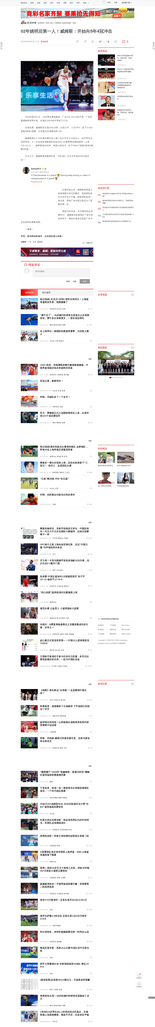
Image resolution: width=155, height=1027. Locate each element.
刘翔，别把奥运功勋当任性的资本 (57, 494)
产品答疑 (101, 634)
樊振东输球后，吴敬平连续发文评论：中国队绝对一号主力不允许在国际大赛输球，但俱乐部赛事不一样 (64, 531)
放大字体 (85, 41)
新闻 (32, 3)
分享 (115, 41)
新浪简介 (101, 625)
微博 (100, 41)
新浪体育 (41, 23)
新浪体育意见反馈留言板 (110, 619)
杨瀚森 (59, 942)
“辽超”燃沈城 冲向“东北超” (54, 478)
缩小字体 (77, 41)
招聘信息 (113, 629)
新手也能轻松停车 (124, 465)
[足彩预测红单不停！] (77, 13)
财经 (45, 3)
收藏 (92, 41)
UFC (54, 554)
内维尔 (62, 634)
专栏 (78, 3)
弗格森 (71, 634)
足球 (65, 456)
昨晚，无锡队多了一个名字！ (55, 397)
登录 (68, 281)
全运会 (52, 341)
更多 (84, 3)
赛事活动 (53, 456)
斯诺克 (52, 650)
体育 (38, 3)
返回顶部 (139, 993)
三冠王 (67, 472)
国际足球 (56, 716)
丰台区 (52, 814)
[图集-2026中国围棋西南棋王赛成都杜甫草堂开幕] (116, 363)
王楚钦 (59, 666)
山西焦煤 (53, 732)
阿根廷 (64, 798)
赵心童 (57, 650)
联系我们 (101, 629)
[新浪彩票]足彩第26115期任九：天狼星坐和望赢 (65, 980)
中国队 (66, 538)
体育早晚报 (54, 798)
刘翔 (54, 504)
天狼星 (55, 989)
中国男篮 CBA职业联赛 (63, 23)
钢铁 (51, 782)
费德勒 (58, 423)
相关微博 (46, 292)
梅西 (60, 798)
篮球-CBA (49, 23)
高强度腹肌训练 (123, 486)
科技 (58, 3)
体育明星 (55, 472)
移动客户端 (126, 3)
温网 (63, 423)
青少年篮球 (61, 618)
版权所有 (122, 643)
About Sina (125, 625)
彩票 (60, 989)
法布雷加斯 (64, 830)
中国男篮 (60, 375)
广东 (29, 242)
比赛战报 (53, 846)
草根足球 (60, 456)
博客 (65, 3)
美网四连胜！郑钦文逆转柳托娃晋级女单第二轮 (64, 836)
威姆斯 (40, 242)
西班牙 (66, 586)
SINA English (126, 634)
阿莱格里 (63, 716)
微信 (108, 41)
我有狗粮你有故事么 (105, 465)
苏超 (61, 407)
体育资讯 (53, 309)
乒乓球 (55, 538)
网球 (51, 325)
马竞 (65, 748)
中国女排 (56, 700)
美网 (64, 325)
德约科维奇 (57, 325)
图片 (71, 3)
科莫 (70, 830)
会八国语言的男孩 (105, 486)
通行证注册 (125, 629)
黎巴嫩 (66, 375)
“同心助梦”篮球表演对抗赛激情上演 (58, 592)
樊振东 (61, 472)
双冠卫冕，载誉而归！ (51, 381)
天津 (34, 242)
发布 (85, 281)
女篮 (59, 391)
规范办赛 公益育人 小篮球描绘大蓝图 (59, 608)
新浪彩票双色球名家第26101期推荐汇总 (116, 221)
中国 (56, 341)
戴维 (61, 748)
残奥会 (61, 341)
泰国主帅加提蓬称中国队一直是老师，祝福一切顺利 (125, 58)
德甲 (54, 570)
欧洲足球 (56, 634)
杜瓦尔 (59, 309)
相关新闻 (29, 292)
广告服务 (113, 625)
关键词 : (24, 242)
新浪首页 (24, 3)
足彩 (51, 910)
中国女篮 (60, 586)
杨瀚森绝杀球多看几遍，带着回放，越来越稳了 (125, 112)
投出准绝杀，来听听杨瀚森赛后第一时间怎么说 (64, 932)
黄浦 (63, 391)
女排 (51, 700)
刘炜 (64, 309)
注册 (115, 2)
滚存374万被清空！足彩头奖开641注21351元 (63, 900)
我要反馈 (89, 243)
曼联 (66, 634)
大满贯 (63, 878)
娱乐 (51, 3)
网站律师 (113, 634)
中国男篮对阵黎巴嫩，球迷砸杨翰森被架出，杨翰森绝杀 (125, 85)
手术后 (55, 1021)
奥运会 (63, 700)
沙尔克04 (59, 570)
